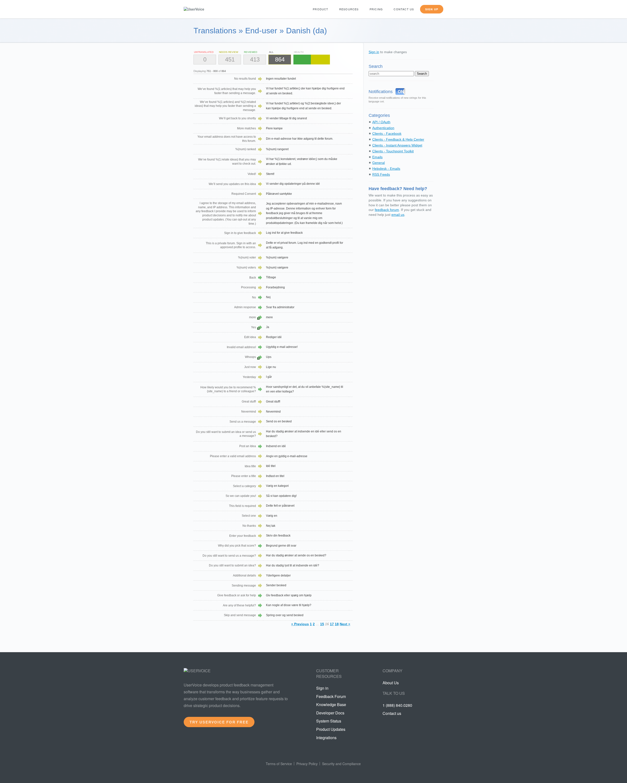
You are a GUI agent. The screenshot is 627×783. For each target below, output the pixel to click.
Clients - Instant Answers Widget (397, 145)
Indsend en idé (276, 446)
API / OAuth (381, 122)
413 (255, 59)
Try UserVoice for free (219, 722)
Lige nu (271, 367)
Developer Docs (330, 713)
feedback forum (387, 210)
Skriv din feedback (278, 535)
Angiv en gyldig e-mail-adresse (286, 456)
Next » (345, 624)
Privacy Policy (307, 763)
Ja (267, 327)
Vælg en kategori (277, 486)
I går (269, 377)
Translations (214, 30)
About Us (391, 682)
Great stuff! (273, 401)
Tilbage (271, 277)
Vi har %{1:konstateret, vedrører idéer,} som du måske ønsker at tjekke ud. (301, 161)
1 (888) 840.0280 (397, 705)
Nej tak (270, 525)
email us (397, 215)
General (378, 163)
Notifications (381, 91)
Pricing (376, 9)
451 (230, 59)
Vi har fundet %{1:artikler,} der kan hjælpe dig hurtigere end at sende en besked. (305, 91)
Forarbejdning (275, 287)
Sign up (431, 9)
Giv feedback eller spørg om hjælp (289, 595)
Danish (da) (306, 30)
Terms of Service (279, 763)
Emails (377, 157)
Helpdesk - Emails (386, 169)
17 (332, 624)
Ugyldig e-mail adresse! (282, 347)
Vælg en (271, 515)
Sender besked (276, 585)
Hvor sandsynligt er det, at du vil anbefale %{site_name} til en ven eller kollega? (304, 389)
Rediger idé (274, 337)
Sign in (374, 52)
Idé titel (271, 466)
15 (322, 624)
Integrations (326, 737)
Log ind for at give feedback (284, 232)
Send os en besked (279, 421)
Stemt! (270, 174)
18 (337, 624)
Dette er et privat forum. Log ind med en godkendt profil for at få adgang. (304, 245)
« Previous (300, 624)
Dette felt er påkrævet (280, 505)
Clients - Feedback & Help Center (398, 139)
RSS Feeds (381, 174)
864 (280, 59)
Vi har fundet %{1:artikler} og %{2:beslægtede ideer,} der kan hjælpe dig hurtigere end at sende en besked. (303, 106)
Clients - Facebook (386, 133)
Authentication (383, 128)
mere (269, 317)
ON (401, 91)
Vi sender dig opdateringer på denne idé (293, 183)
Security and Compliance (341, 763)
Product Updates (330, 729)
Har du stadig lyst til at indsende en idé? (292, 565)
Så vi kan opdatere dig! (281, 496)
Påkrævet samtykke (279, 194)
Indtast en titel (275, 476)
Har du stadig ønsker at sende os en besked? (296, 555)
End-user (261, 30)
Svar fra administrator (280, 307)
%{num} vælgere (277, 257)
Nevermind (273, 411)
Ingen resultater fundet (281, 78)
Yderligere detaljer (278, 575)
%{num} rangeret (277, 149)
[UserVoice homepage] (202, 9)
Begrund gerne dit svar (281, 545)
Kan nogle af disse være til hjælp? (288, 605)
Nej (268, 297)
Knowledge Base (331, 704)
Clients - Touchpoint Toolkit (393, 151)
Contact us (404, 9)
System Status (328, 721)
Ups (268, 357)
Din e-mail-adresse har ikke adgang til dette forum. (299, 138)
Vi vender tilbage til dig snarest (286, 118)
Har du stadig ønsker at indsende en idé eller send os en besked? (303, 434)
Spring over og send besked (284, 615)
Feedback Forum (331, 696)
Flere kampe (274, 128)
